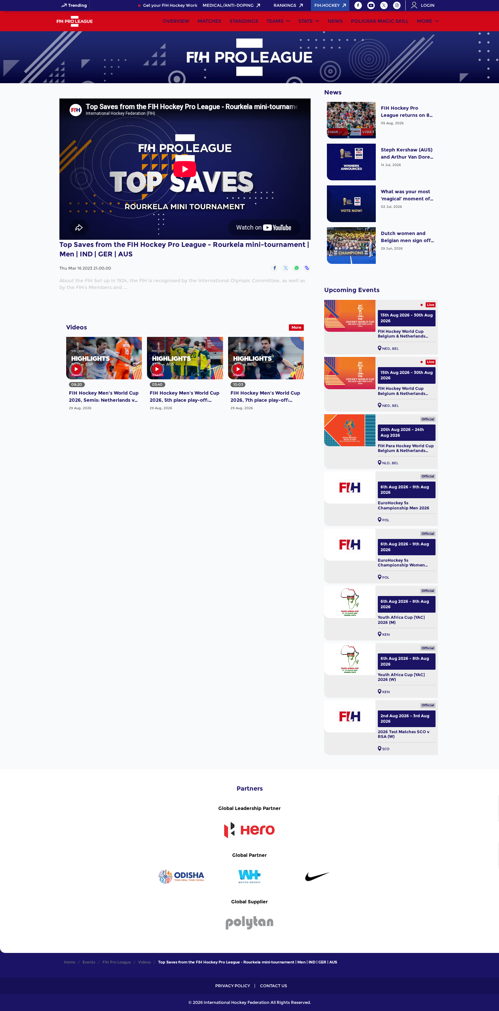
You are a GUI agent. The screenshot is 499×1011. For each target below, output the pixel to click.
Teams (274, 21)
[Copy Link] (307, 268)
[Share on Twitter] (285, 268)
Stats (305, 21)
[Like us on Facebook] (358, 5)
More (424, 21)
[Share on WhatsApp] (296, 268)
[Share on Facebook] (274, 268)
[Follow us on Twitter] (384, 5)
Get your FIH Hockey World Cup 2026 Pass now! (177, 5)
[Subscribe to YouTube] (371, 5)
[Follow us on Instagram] (397, 5)
